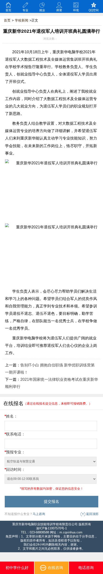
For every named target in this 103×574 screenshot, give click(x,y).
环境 (76, 10)
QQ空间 (94, 10)
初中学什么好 (17, 568)
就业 (42, 10)
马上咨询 (39, 514)
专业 (25, 10)
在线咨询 (55, 568)
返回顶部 (92, 514)
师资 (59, 10)
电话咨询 (86, 568)
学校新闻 (21, 20)
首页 (8, 10)
